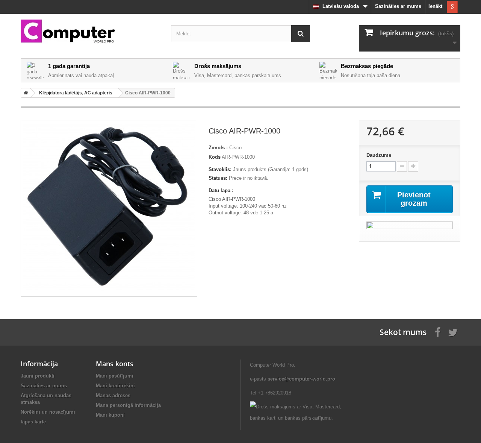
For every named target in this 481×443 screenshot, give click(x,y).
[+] (413, 166)
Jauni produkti (37, 376)
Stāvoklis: (220, 169)
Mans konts (114, 363)
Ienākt (435, 6)
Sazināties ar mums (398, 6)
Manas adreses (113, 395)
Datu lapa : (221, 190)
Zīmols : (218, 147)
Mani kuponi (110, 415)
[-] (402, 166)
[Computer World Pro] (90, 32)
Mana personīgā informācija (128, 405)
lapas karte (33, 422)
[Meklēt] (300, 33)
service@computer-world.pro (301, 379)
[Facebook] (438, 332)
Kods (215, 157)
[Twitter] (453, 332)
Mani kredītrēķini (115, 385)
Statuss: (218, 178)
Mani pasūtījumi (114, 376)
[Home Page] (24, 92)
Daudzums (378, 155)
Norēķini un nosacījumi (48, 412)
